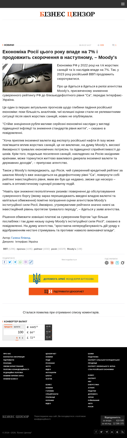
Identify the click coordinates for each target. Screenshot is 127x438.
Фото (48, 366)
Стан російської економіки (101, 369)
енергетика (93, 385)
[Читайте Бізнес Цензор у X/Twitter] (101, 432)
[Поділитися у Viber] (26, 261)
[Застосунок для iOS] (117, 432)
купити (17, 327)
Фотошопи (51, 372)
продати (8, 327)
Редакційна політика (13, 372)
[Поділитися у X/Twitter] (10, 261)
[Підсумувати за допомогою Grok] (123, 262)
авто (90, 403)
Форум (49, 379)
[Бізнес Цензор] (67, 15)
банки (91, 354)
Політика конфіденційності (16, 369)
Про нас (7, 354)
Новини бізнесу (10, 379)
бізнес (91, 375)
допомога (93, 394)
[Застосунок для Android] (112, 432)
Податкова (93, 357)
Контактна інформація (13, 357)
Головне (50, 391)
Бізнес (49, 385)
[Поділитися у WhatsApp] (20, 261)
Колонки (50, 400)
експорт (92, 378)
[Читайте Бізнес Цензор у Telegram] (107, 432)
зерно (91, 397)
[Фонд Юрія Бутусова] (63, 278)
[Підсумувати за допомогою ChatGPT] (107, 262)
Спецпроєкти (52, 394)
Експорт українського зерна (101, 366)
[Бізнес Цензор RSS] (123, 432)
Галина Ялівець (21, 237)
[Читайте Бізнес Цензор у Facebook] (96, 432)
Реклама (7, 363)
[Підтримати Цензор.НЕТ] (63, 291)
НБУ (89, 381)
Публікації (50, 397)
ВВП (9, 249)
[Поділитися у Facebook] (4, 261)
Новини (9, 45)
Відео (48, 369)
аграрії (91, 388)
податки (92, 391)
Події (48, 360)
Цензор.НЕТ (51, 354)
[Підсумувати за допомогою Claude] (112, 262)
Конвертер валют (15, 321)
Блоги (48, 376)
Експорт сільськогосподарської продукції (104, 361)
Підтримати (8, 360)
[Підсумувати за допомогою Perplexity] (117, 262)
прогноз (25, 249)
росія (58, 249)
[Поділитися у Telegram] (15, 261)
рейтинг (42, 249)
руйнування (93, 400)
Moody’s (74, 249)
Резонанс (50, 363)
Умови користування (13, 366)
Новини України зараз (13, 376)
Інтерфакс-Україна (26, 241)
